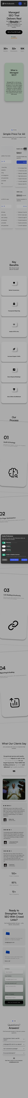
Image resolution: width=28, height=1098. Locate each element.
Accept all (24, 559)
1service (8, 544)
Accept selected (14, 559)
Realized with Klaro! (23, 562)
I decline (4, 559)
